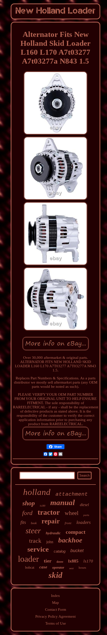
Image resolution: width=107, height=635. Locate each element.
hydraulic (53, 533)
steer (33, 530)
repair (51, 521)
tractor (49, 512)
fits (23, 522)
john (49, 542)
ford (27, 513)
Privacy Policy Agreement (55, 616)
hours (82, 567)
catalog (59, 551)
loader (28, 558)
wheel (71, 513)
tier (48, 560)
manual (62, 502)
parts (86, 514)
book (34, 523)
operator (58, 567)
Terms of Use (55, 623)
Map (55, 603)
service (38, 549)
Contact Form (55, 609)
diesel (84, 505)
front (68, 523)
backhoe (70, 540)
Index (55, 596)
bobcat (29, 567)
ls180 (42, 505)
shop (28, 503)
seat (71, 568)
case (43, 567)
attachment (71, 494)
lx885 (73, 561)
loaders (83, 522)
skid (55, 575)
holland (37, 492)
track (35, 540)
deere (59, 561)
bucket (77, 550)
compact (75, 532)
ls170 (88, 561)
